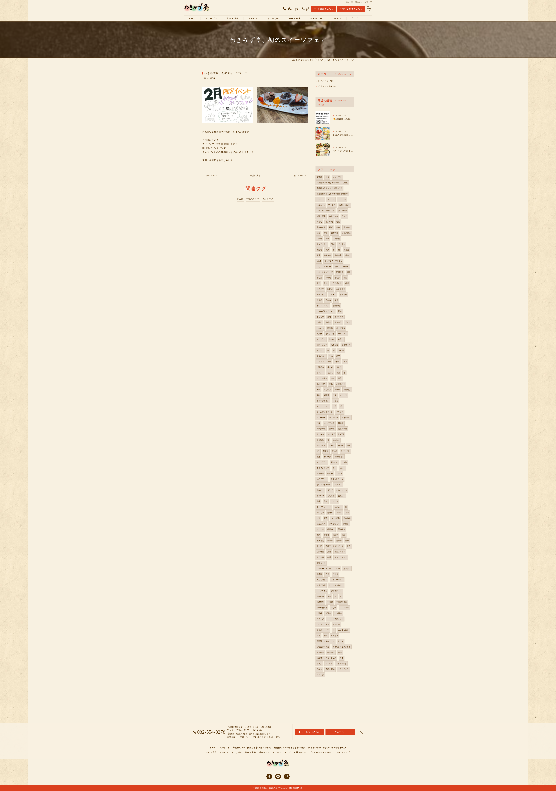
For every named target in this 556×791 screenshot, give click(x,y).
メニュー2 (342, 199)
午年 (341, 658)
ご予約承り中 (336, 283)
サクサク (327, 457)
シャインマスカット (335, 619)
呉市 (340, 378)
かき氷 (344, 462)
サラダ (330, 490)
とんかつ (320, 328)
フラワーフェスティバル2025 (328, 569)
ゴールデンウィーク (325, 412)
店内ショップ (322, 345)
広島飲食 (336, 239)
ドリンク (339, 412)
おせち (319, 222)
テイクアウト (322, 462)
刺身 (336, 300)
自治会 (340, 446)
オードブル (340, 328)
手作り (337, 362)
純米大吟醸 (321, 429)
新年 (338, 356)
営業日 (325, 451)
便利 (318, 395)
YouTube (336, 440)
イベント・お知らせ (328, 86)
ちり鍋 (341, 350)
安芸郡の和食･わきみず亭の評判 (329, 188)
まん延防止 (346, 233)
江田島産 (320, 552)
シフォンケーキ (337, 479)
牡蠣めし (330, 529)
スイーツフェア (323, 406)
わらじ (340, 339)
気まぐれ (334, 345)
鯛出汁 (326, 395)
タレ (334, 468)
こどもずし (345, 451)
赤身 (327, 574)
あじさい (320, 434)
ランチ (344, 216)
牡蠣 (347, 283)
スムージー (321, 418)
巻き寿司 (338, 322)
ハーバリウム (322, 591)
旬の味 (331, 339)
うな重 (319, 278)
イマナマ (341, 244)
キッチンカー (322, 244)
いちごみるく (334, 524)
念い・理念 (342, 211)
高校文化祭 (321, 446)
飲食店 (319, 300)
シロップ (320, 675)
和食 (327, 177)
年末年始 (329, 222)
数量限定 (336, 306)
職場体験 (320, 474)
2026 (318, 636)
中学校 (330, 474)
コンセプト (337, 177)
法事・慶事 (321, 216)
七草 (343, 535)
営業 (338, 222)
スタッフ (320, 619)
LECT (319, 261)
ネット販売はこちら (323, 9)
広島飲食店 (321, 227)
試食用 (337, 390)
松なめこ (320, 490)
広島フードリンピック (334, 546)
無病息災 (320, 541)
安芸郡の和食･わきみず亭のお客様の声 (332, 194)
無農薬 (319, 574)
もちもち (330, 496)
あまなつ (346, 569)
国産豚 (330, 328)
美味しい (341, 496)
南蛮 (318, 283)
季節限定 (341, 529)
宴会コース (346, 345)
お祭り (331, 446)
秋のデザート (322, 479)
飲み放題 (347, 518)
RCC (333, 244)
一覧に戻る (255, 175)
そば (338, 373)
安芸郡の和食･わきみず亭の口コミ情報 (332, 183)
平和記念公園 (341, 602)
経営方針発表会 (323, 647)
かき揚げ (330, 434)
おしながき (333, 216)
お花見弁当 (340, 384)
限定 (318, 457)
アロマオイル (336, 591)
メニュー (330, 199)
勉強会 (328, 613)
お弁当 (346, 250)
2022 (318, 233)
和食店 (328, 278)
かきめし (338, 507)
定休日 (330, 289)
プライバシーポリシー (325, 211)
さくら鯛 (320, 557)
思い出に (334, 462)
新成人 (319, 664)
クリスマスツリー (324, 362)
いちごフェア (329, 423)
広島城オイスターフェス (326, 658)
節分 (347, 541)
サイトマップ (343, 752)
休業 (327, 250)
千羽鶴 (330, 602)
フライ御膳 (321, 585)
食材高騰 (338, 255)
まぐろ (339, 513)
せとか (339, 367)
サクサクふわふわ (336, 585)
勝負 (348, 546)
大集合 (319, 669)
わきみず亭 (340, 289)
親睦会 (328, 322)
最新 (325, 283)
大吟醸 (331, 429)
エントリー (344, 608)
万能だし (347, 390)
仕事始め (320, 367)
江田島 (319, 239)
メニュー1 (321, 205)
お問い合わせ (344, 205)
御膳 (329, 557)
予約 (331, 356)
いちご (335, 401)
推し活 (319, 546)
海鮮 (332, 378)
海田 (349, 446)
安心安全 (320, 440)
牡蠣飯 (319, 613)
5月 (341, 406)
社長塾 (319, 322)
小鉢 (318, 501)
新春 (325, 636)
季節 (325, 501)
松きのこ (338, 485)
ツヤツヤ (320, 496)
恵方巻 (319, 250)
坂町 (331, 227)
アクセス (331, 205)
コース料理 (335, 518)
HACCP (341, 434)
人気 (318, 390)
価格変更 (327, 255)
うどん (330, 373)
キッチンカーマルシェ (333, 261)
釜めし (348, 255)
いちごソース (341, 490)
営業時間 (334, 233)
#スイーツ (268, 198)
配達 (318, 255)
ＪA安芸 (329, 664)
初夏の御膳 (342, 429)
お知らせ (343, 295)
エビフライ (321, 339)
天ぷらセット (322, 580)
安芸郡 (319, 177)
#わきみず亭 (252, 198)
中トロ (335, 574)
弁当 (340, 652)
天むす (348, 322)
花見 (331, 384)
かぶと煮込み (322, 378)
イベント (320, 373)
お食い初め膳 (322, 608)
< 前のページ (211, 175)
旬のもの (320, 513)
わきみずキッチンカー (325, 311)
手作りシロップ (323, 468)
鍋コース (320, 350)
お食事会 (338, 613)
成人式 (330, 367)
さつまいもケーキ (324, 485)
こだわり (334, 501)
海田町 (330, 513)
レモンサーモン (337, 580)
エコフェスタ (343, 630)
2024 (345, 362)
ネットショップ (341, 557)
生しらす (320, 317)
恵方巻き (347, 227)
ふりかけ (327, 390)
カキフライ (342, 334)
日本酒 (340, 423)
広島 (338, 227)
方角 (325, 233)
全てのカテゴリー (326, 81)
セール (340, 641)
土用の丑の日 (343, 669)
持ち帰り (330, 652)
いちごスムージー (324, 267)
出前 (345, 278)
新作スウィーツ (323, 630)
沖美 (334, 395)
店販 (329, 552)
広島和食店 (321, 295)
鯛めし (346, 524)
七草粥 (335, 535)
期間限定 (339, 272)
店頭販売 (320, 597)
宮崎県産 (320, 602)
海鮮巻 (339, 541)
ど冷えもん (321, 524)
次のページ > (300, 175)
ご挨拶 (326, 535)
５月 (334, 406)
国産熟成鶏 (339, 457)
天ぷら (328, 300)
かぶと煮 (320, 529)
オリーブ (343, 395)
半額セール (321, 563)
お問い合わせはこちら (351, 9)
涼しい (342, 468)
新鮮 (339, 311)
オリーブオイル (323, 401)
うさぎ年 (320, 289)
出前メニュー (340, 552)
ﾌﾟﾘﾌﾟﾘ (339, 474)
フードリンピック (324, 507)
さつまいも (330, 334)
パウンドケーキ (323, 624)
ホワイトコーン (323, 306)
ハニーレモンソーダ (325, 272)
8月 (318, 451)
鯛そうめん (346, 418)
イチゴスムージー (341, 267)
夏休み (334, 451)
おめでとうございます (341, 647)
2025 (347, 513)
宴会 (325, 518)
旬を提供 (320, 652)
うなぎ (337, 278)
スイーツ (332, 295)
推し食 (333, 608)
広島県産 (334, 636)
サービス (320, 199)
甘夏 (318, 423)
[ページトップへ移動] (360, 732)
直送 (327, 239)
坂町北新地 (330, 669)
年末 (318, 535)
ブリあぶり (321, 356)
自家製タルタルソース (325, 641)
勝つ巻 (330, 541)
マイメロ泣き (341, 664)
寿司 (329, 317)
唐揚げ (319, 334)
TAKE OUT (333, 418)
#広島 (240, 198)
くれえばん (321, 384)
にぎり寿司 (339, 317)
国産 (348, 272)
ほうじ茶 (336, 624)
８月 (329, 597)
